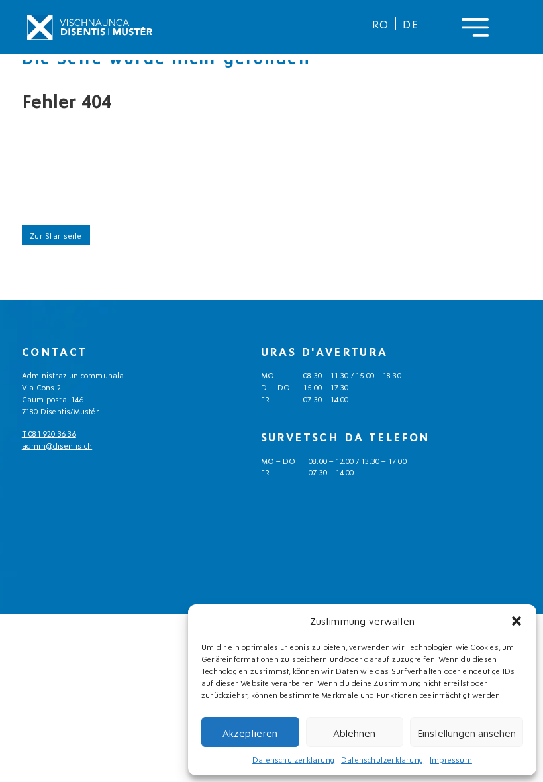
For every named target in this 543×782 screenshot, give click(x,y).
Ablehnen (354, 732)
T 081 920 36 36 (49, 433)
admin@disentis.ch (57, 445)
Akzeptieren (249, 732)
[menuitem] (380, 23)
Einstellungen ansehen (466, 732)
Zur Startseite (56, 235)
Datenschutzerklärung (293, 759)
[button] (516, 621)
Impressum (451, 759)
